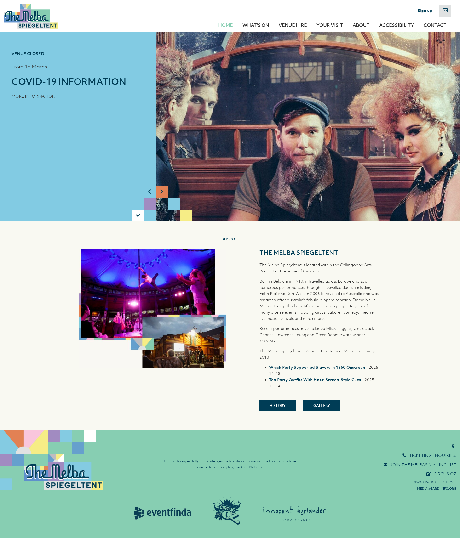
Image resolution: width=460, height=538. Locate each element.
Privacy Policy (423, 482)
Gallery (321, 405)
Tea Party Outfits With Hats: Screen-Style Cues (315, 379)
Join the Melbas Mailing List (423, 464)
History (278, 405)
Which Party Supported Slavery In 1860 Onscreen (317, 367)
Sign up (425, 10)
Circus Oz (445, 473)
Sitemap (449, 482)
